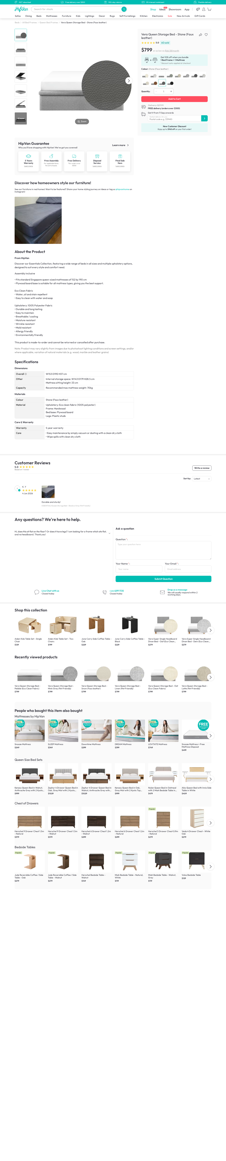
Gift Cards (199, 15)
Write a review (201, 467)
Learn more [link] (119, 145)
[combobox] (79, 9)
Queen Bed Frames (49, 22)
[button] (124, 9)
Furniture (66, 15)
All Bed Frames (29, 22)
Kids (78, 15)
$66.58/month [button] (172, 50)
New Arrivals (183, 15)
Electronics (157, 15)
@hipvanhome (122, 189)
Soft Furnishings (127, 15)
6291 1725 (117, 590)
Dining (28, 15)
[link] (28, 156)
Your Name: (123, 563)
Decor (102, 15)
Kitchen (143, 15)
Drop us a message (177, 589)
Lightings (89, 15)
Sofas (18, 15)
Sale (170, 15)
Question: (122, 539)
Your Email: (172, 563)
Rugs (112, 15)
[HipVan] (21, 9)
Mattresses (51, 15)
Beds (38, 15)
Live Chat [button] (50, 590)
